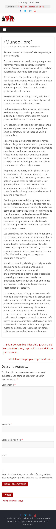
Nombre (7, 424)
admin (22, 46)
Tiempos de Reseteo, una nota (30, 6)
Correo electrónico (12, 439)
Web (4, 455)
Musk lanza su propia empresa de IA (30, 359)
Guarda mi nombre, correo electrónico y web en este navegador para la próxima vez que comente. (27, 476)
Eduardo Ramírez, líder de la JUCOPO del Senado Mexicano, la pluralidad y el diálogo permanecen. (28, 348)
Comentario (9, 384)
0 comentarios (34, 46)
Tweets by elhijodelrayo (12, 500)
